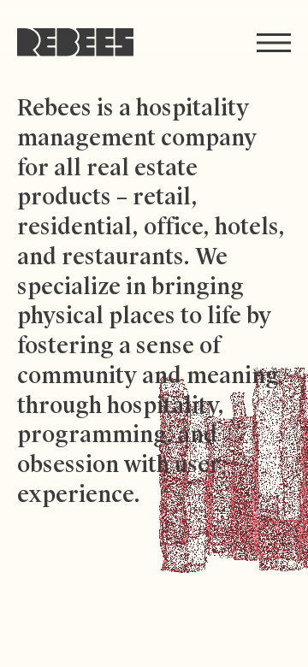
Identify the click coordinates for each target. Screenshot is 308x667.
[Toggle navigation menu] (274, 43)
